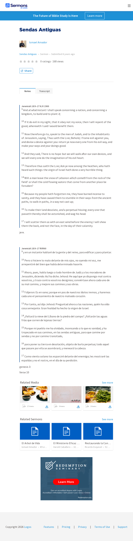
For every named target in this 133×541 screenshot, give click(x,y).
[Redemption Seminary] (66, 478)
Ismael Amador (38, 42)
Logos (27, 527)
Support (122, 527)
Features (49, 527)
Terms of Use (102, 527)
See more (107, 382)
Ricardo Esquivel (93, 446)
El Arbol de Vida (31, 443)
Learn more (94, 16)
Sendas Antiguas (28, 54)
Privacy (82, 527)
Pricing (66, 527)
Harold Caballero (61, 446)
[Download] (46, 406)
